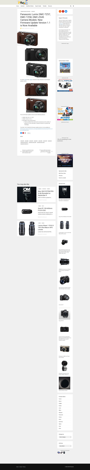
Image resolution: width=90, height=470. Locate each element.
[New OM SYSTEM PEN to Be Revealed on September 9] (26, 194)
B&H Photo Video (62, 173)
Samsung (61, 421)
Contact (20, 466)
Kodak (60, 405)
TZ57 (25, 79)
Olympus (60, 412)
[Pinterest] (63, 11)
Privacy (24, 466)
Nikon (60, 410)
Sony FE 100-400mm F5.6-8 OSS (45, 209)
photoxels (23, 28)
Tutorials (44, 6)
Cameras (22, 6)
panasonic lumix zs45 (40, 142)
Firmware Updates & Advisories (25, 11)
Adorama (60, 175)
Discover (50, 6)
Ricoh (60, 419)
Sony (60, 426)
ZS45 (31, 79)
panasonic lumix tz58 (32, 142)
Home (17, 6)
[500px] (66, 11)
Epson (60, 401)
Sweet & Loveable (62, 177)
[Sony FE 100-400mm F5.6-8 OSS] (26, 211)
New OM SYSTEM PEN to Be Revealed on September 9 (45, 193)
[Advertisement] (55, 2)
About (17, 466)
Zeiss (60, 428)
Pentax (60, 417)
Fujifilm (60, 403)
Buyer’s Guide (38, 6)
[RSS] (60, 11)
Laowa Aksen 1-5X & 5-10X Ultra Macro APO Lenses (46, 227)
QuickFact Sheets (30, 6)
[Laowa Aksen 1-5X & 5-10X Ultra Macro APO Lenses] (26, 228)
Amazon (61, 23)
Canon (60, 398)
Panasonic (33, 11)
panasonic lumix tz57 (24, 142)
